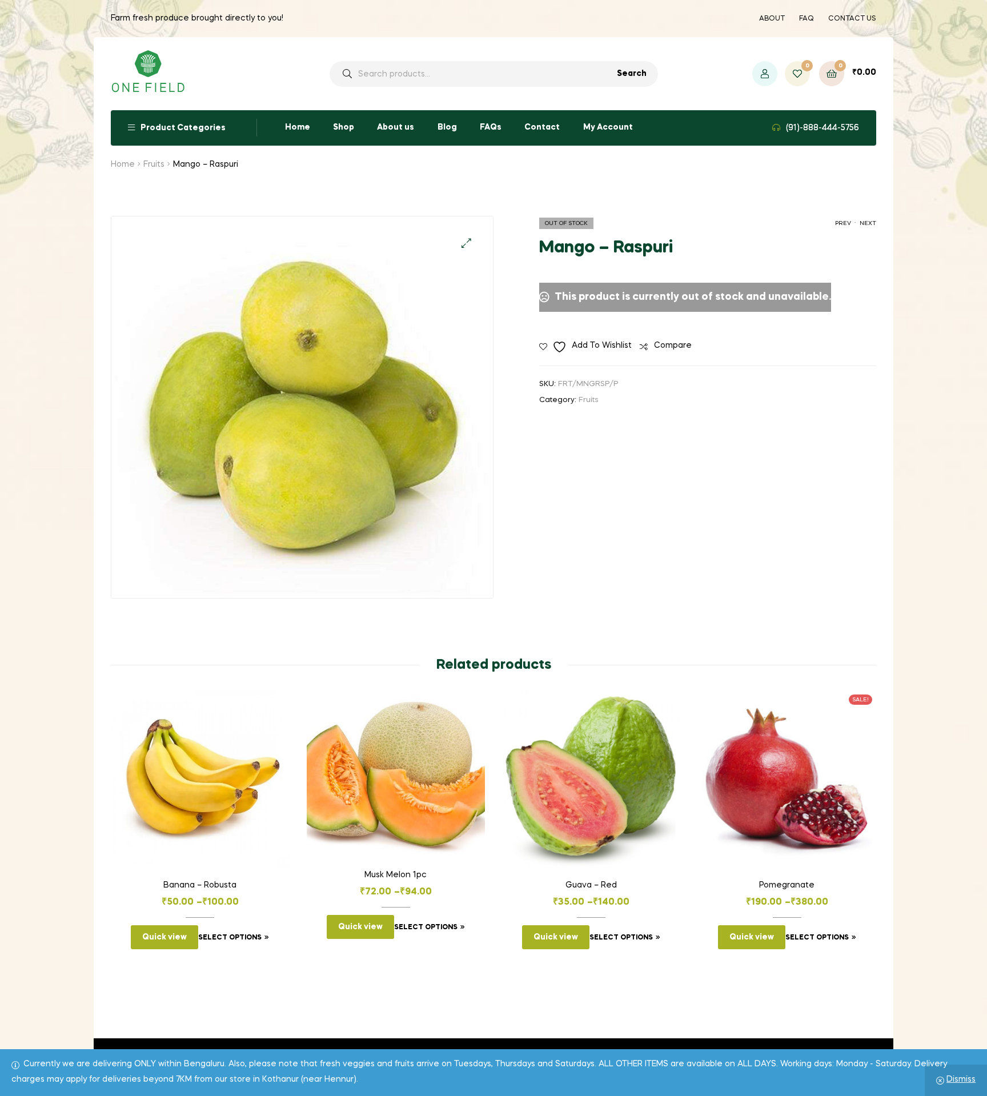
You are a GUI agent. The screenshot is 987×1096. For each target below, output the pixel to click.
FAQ (806, 18)
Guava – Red (591, 885)
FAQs (490, 127)
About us (395, 127)
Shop (343, 127)
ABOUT (772, 18)
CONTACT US (852, 18)
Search (632, 74)
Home (297, 127)
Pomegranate (787, 885)
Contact (542, 127)
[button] (466, 243)
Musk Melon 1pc (395, 875)
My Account (608, 127)
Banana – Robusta (199, 885)
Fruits (153, 164)
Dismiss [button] (961, 1079)
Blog (447, 127)
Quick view (164, 937)
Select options (230, 937)
